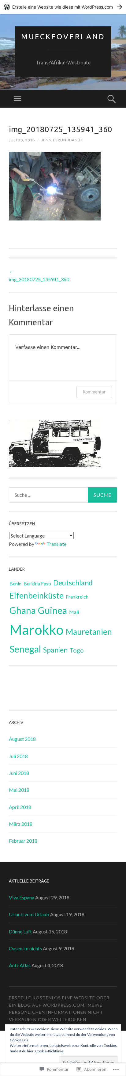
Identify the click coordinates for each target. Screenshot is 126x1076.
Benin (15, 583)
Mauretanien (89, 632)
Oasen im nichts (25, 948)
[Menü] (17, 99)
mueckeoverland (63, 37)
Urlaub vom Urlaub (29, 914)
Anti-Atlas (20, 965)
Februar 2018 (23, 841)
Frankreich (77, 596)
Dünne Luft (20, 931)
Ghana (22, 610)
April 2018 (20, 807)
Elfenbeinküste (36, 595)
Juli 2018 (18, 756)
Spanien (55, 649)
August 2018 (22, 739)
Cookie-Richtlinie (49, 1051)
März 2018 (20, 824)
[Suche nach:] (63, 495)
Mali (74, 612)
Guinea (52, 610)
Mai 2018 (19, 790)
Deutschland (73, 582)
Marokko (36, 630)
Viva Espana (21, 897)
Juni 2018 (19, 773)
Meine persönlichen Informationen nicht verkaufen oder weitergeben (56, 1012)
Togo (77, 650)
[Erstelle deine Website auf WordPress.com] (63, 7)
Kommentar (94, 391)
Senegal (25, 648)
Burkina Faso (37, 583)
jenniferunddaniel (62, 140)
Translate (56, 544)
